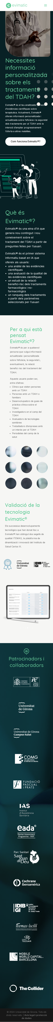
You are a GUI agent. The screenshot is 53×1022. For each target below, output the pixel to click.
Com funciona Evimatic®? (25, 141)
